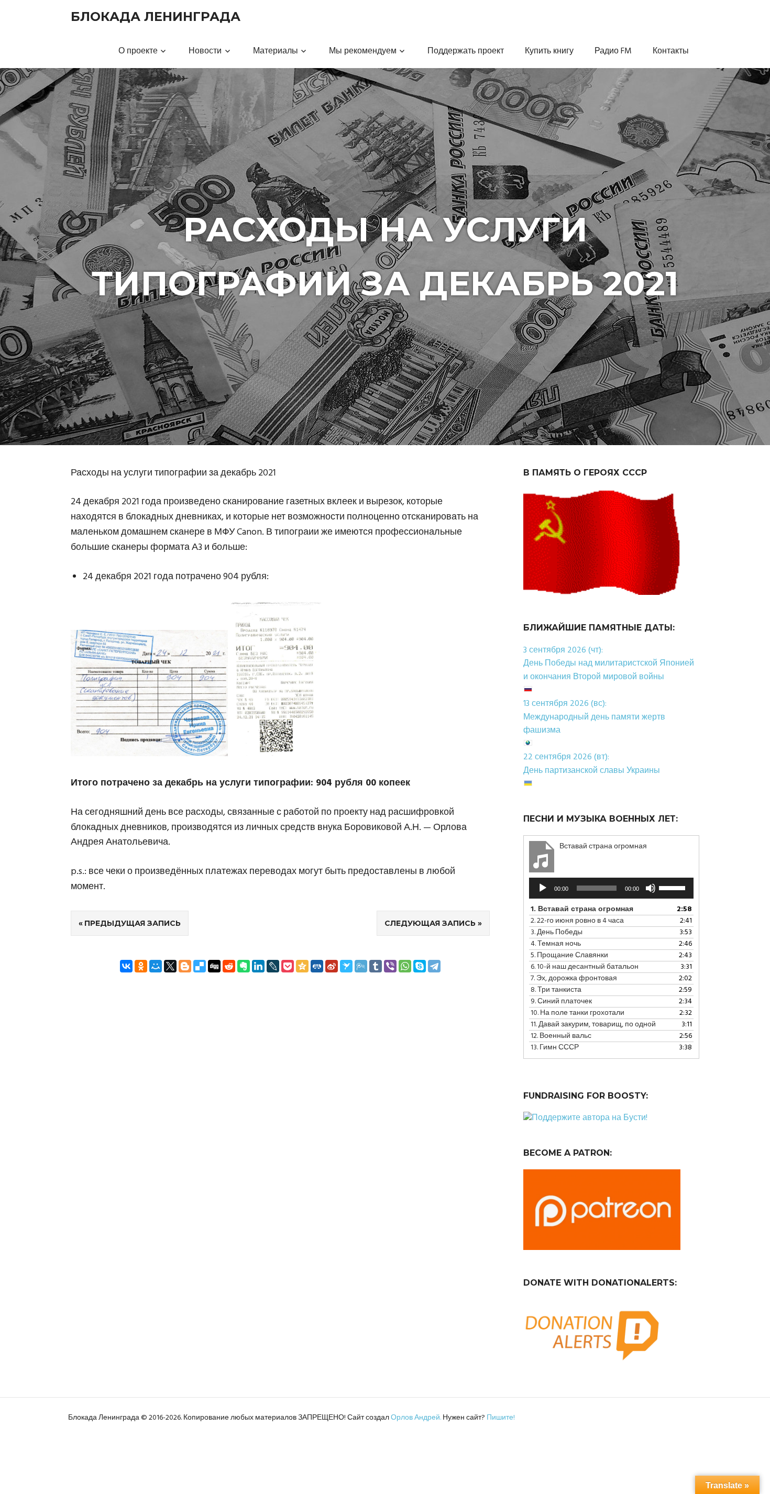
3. (556, 932)
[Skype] (419, 966)
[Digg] (214, 966)
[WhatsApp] (405, 966)
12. (561, 1036)
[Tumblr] (375, 966)
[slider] (673, 887)
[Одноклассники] (141, 966)
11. (593, 1024)
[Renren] (317, 966)
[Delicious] (199, 966)
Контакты (671, 51)
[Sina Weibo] (331, 966)
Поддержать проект (465, 51)
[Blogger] (185, 966)
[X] (170, 966)
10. (577, 1013)
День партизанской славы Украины (591, 771)
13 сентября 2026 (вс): (565, 704)
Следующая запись (430, 923)
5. (569, 955)
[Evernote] (243, 966)
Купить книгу (549, 51)
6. (585, 966)
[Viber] (390, 966)
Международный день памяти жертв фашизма (594, 724)
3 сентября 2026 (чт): (563, 650)
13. (555, 1047)
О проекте (138, 51)
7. (574, 978)
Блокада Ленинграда (155, 16)
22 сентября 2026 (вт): (566, 757)
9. (561, 1001)
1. (582, 909)
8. (556, 989)
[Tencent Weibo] (361, 966)
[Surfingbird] (346, 966)
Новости (205, 51)
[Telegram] (434, 966)
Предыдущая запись (132, 923)
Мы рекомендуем (363, 51)
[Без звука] (650, 888)
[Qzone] (302, 966)
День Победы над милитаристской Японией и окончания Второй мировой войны (608, 670)
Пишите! (501, 1418)
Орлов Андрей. (416, 1418)
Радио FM (613, 51)
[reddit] (229, 966)
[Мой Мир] (155, 966)
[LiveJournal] (273, 966)
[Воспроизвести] (542, 888)
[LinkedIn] (258, 966)
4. (556, 943)
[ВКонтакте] (126, 966)
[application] (611, 888)
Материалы (275, 51)
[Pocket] (287, 966)
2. (577, 920)
